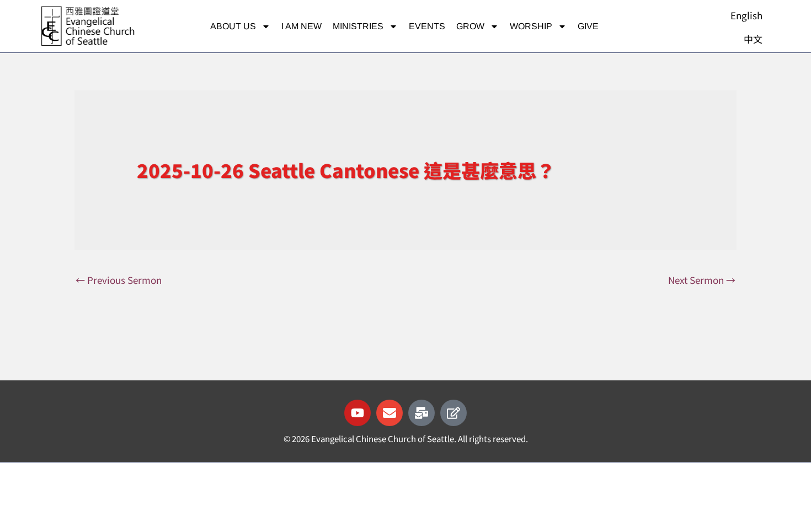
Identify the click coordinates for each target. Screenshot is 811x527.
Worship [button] (531, 26)
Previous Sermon (119, 280)
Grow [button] (470, 26)
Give (588, 26)
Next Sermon (701, 280)
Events (427, 26)
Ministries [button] (358, 26)
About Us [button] (233, 26)
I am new (301, 26)
